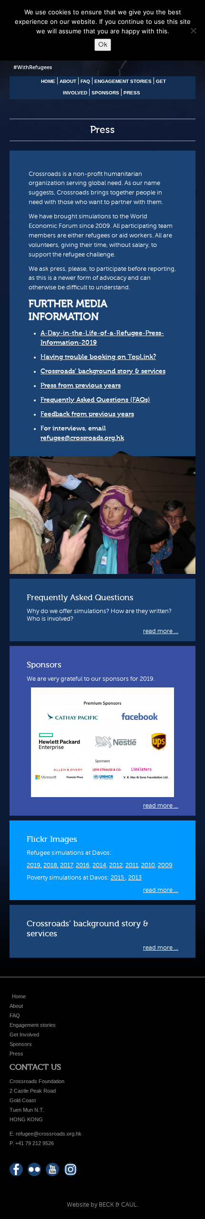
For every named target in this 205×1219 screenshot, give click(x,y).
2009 (165, 865)
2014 (99, 865)
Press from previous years (81, 385)
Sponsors (105, 92)
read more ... (160, 631)
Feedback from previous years (87, 414)
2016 (83, 865)
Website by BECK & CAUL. (102, 1204)
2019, (34, 865)
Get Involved (24, 1034)
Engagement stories (123, 81)
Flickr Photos (34, 1169)
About (68, 81)
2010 (148, 865)
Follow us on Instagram (70, 1169)
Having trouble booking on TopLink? (98, 357)
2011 (131, 865)
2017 (66, 865)
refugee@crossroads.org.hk (82, 438)
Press (131, 92)
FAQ (85, 81)
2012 (116, 865)
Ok (102, 44)
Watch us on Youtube (52, 1169)
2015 (118, 877)
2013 (135, 877)
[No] (193, 30)
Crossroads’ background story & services (103, 371)
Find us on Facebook (16, 1169)
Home (48, 81)
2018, (51, 865)
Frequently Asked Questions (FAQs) (95, 400)
